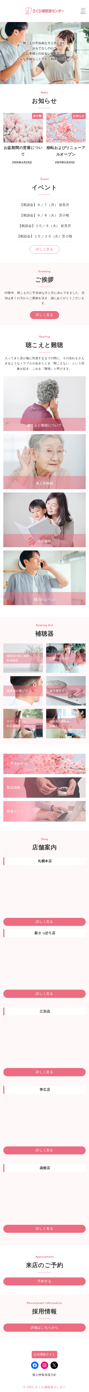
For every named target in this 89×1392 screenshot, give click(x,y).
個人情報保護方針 (44, 1374)
